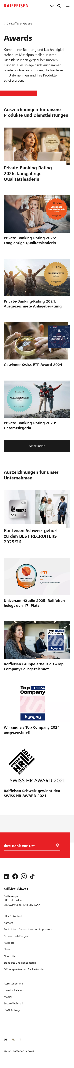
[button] (37, 446)
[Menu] (68, 5)
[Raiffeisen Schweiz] (16, 5)
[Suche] (59, 5)
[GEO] (57, 845)
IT (20, 1039)
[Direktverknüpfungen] (52, 5)
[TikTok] (32, 876)
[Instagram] (24, 876)
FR (13, 1039)
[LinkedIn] (6, 876)
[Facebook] (15, 876)
